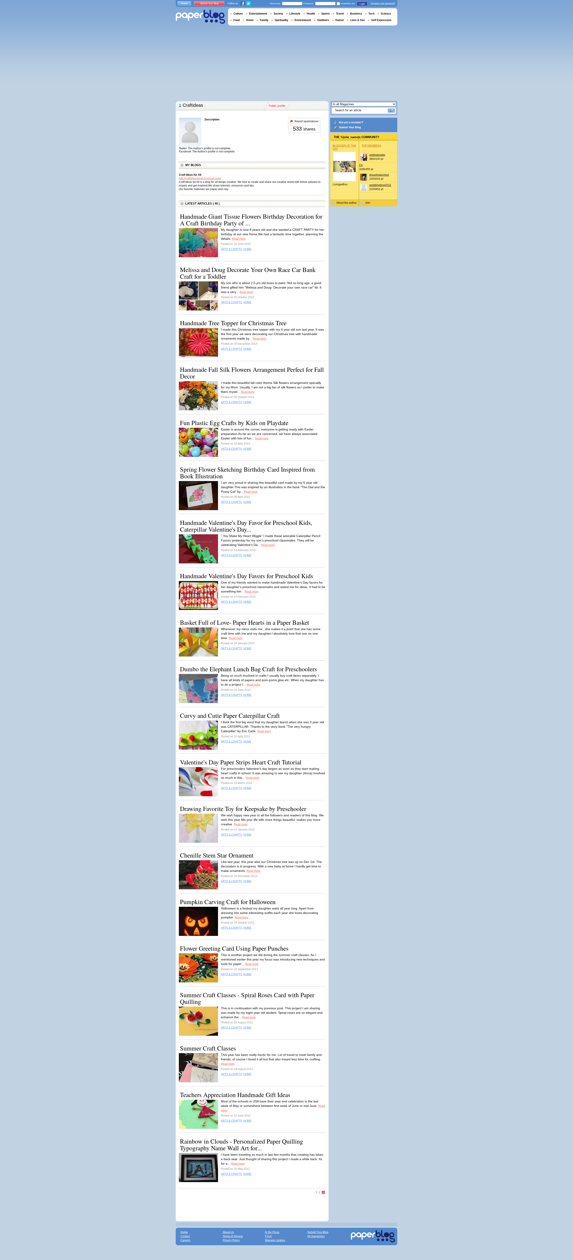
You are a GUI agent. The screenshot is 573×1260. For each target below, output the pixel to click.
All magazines (316, 1236)
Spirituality (281, 20)
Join (367, 202)
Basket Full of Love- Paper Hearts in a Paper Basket (244, 622)
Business (356, 13)
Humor (339, 20)
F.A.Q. (268, 1236)
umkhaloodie (377, 154)
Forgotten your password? (383, 3)
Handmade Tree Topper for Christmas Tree (233, 323)
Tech (371, 13)
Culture (238, 13)
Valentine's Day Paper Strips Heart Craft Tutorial (240, 762)
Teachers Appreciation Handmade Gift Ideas (235, 1094)
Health (311, 13)
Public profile (277, 105)
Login (362, 3)
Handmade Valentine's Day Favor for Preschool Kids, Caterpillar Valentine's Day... (246, 525)
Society (278, 13)
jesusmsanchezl (379, 174)
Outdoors (323, 20)
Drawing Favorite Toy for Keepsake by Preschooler (243, 808)
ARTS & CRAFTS (231, 249)
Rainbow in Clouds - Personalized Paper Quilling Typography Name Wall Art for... (241, 1144)
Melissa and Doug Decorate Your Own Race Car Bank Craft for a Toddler (248, 272)
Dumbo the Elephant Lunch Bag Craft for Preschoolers (248, 669)
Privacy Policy (231, 1240)
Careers (185, 1240)
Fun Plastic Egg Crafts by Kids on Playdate (234, 422)
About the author (346, 202)
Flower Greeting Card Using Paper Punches (234, 948)
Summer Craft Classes (208, 1048)
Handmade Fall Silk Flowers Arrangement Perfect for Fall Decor (252, 372)
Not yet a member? (351, 122)
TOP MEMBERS (371, 145)
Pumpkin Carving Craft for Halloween (228, 901)
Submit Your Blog (350, 127)
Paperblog (200, 17)
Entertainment (258, 13)
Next (323, 1192)
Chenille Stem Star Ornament (217, 855)
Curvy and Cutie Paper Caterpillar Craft (230, 715)
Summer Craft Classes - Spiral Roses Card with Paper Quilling (247, 998)
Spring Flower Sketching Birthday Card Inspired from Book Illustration (247, 472)
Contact (185, 1236)
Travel (340, 13)
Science (386, 13)
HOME (247, 249)
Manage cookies (275, 1240)
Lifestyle (294, 13)
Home (184, 3)
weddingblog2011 (380, 185)
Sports (325, 13)
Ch (361, 165)
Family (264, 20)
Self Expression (381, 20)
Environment (303, 20)
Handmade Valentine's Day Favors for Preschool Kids (246, 575)
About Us (228, 1232)
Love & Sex (357, 20)
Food (236, 20)
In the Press (272, 1232)
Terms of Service (233, 1236)
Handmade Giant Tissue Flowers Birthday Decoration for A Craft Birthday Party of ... (251, 219)
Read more (239, 238)
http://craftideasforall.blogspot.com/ (200, 178)
